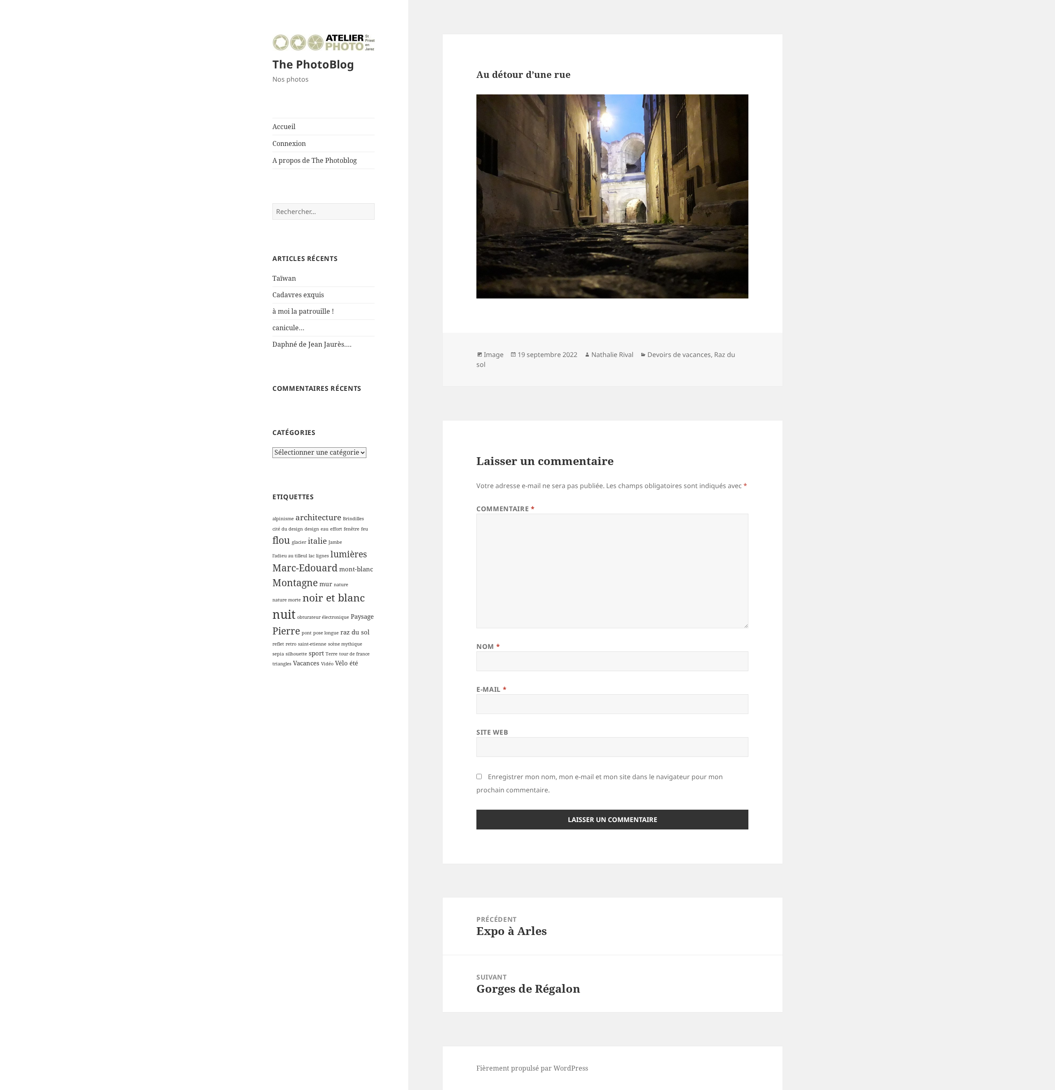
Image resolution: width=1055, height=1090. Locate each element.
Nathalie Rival (612, 354)
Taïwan (284, 278)
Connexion (289, 143)
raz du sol (355, 632)
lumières (349, 554)
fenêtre (351, 529)
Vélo (341, 662)
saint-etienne (312, 644)
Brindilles (353, 519)
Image (494, 354)
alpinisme (283, 519)
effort (336, 529)
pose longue (326, 633)
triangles (281, 664)
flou (281, 540)
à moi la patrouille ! (303, 311)
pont (307, 633)
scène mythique (345, 644)
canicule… (288, 327)
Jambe (335, 542)
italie (317, 541)
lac (311, 556)
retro (291, 644)
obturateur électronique (323, 617)
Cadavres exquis (298, 294)
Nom (488, 646)
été (353, 662)
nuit (283, 614)
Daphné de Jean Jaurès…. (312, 344)
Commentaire (505, 508)
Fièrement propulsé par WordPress (532, 1068)
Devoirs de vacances (679, 354)
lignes (322, 556)
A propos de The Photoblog (314, 160)
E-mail (491, 689)
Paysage (362, 616)
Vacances (306, 662)
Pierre (286, 630)
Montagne (295, 582)
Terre (332, 654)
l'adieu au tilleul (289, 556)
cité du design (287, 529)
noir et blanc (333, 597)
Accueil (283, 126)
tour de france (354, 654)
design (312, 529)
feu (364, 529)
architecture (318, 517)
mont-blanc (356, 568)
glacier (299, 542)
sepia (278, 654)
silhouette (296, 654)
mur (325, 583)
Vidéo (327, 664)
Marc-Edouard (305, 567)
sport (316, 653)
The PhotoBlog (313, 64)
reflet (278, 644)
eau (324, 529)
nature (341, 584)
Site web (492, 732)
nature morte (286, 600)
